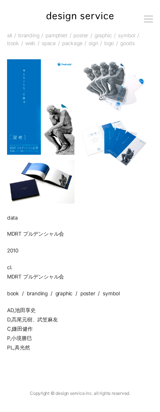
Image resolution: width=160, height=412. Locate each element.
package (72, 43)
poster (80, 35)
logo (109, 43)
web (30, 43)
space (49, 43)
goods (127, 43)
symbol (126, 35)
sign (93, 43)
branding (28, 35)
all (9, 35)
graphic (103, 35)
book (13, 43)
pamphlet (56, 35)
